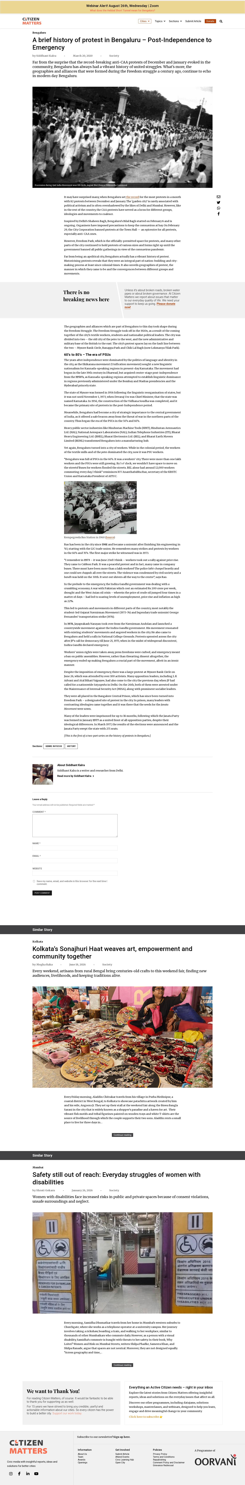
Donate (210, 21)
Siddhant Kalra (46, 55)
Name (36, 843)
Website (37, 868)
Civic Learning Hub (124, 1459)
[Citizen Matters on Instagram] (11, 1474)
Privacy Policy (160, 1454)
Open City (120, 1462)
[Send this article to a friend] (218, 197)
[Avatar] (42, 774)
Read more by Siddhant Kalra (74, 775)
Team (80, 1457)
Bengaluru (39, 32)
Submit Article (193, 21)
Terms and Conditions (164, 1457)
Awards (81, 1459)
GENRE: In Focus (54, 746)
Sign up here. (121, 1437)
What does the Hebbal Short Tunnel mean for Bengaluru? (122, 10)
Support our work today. (67, 1413)
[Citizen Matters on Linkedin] (28, 1474)
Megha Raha (44, 964)
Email (36, 856)
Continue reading (122, 1135)
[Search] (221, 21)
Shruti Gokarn (45, 1190)
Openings (82, 1462)
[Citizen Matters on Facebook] (19, 1474)
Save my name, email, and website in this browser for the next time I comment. (72, 882)
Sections (174, 21)
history (71, 746)
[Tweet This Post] (218, 202)
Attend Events (122, 1457)
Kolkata (37, 941)
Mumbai (37, 1167)
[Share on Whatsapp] (218, 208)
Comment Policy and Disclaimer (169, 1462)
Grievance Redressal (163, 1465)
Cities (143, 21)
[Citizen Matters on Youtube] (36, 1474)
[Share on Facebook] (218, 214)
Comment (39, 812)
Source (110, 537)
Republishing (159, 1459)
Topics (159, 21)
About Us (82, 1454)
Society (114, 55)
